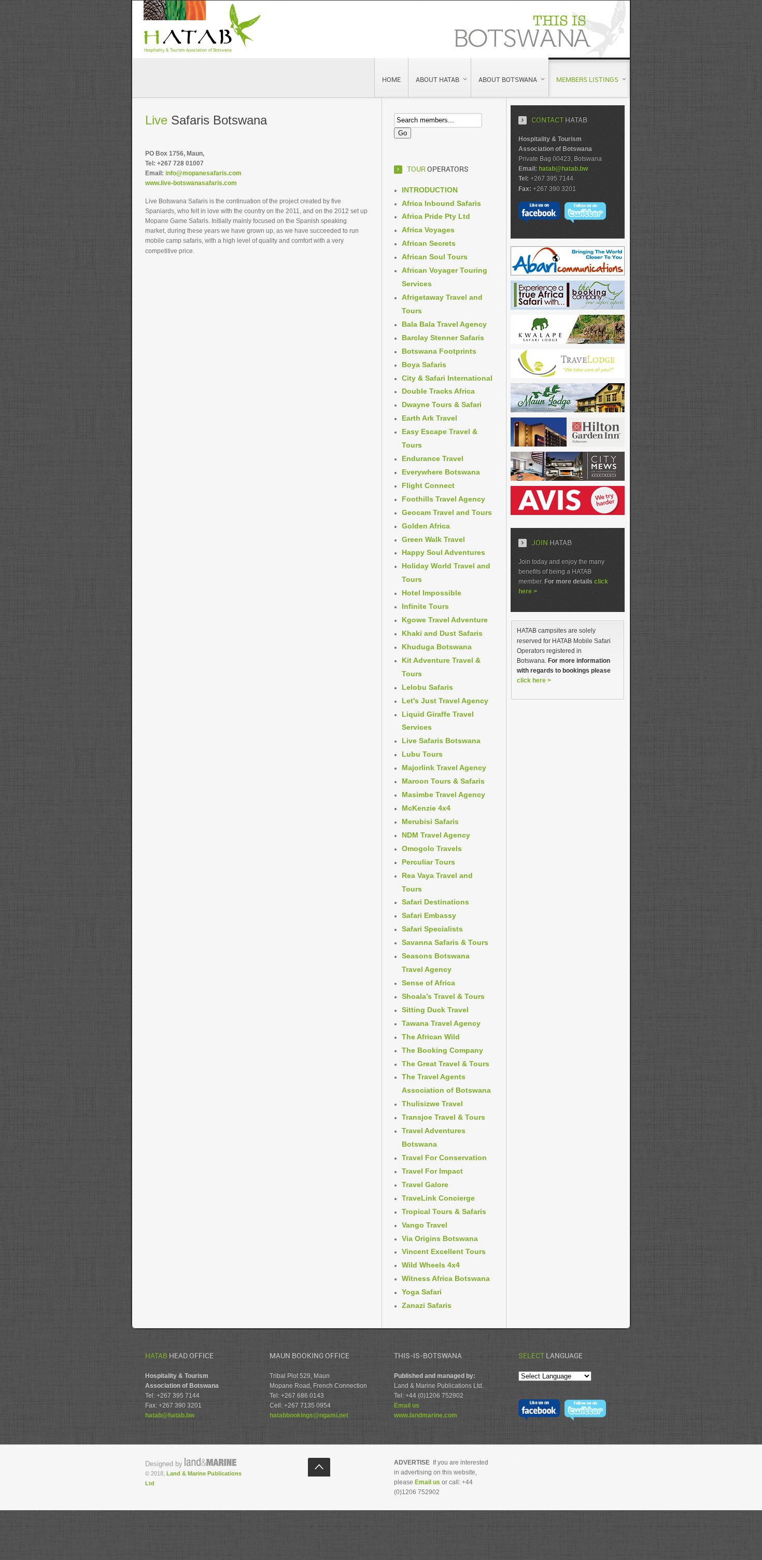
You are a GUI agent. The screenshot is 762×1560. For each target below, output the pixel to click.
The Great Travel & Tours (445, 1064)
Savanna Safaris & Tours (445, 942)
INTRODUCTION (430, 190)
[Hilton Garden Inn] (568, 444)
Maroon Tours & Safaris (443, 781)
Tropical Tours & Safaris (444, 1211)
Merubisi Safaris (430, 821)
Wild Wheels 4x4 (431, 1265)
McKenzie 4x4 (426, 808)
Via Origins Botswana (440, 1238)
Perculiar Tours (428, 862)
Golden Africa (426, 526)
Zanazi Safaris (426, 1305)
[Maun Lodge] (568, 410)
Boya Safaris (424, 364)
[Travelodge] (568, 376)
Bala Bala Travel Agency (444, 324)
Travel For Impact (432, 1171)
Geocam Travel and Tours (447, 512)
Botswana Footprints (439, 351)
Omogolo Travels (432, 848)
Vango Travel (424, 1225)
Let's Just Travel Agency (445, 701)
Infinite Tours (425, 606)
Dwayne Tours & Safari (442, 404)
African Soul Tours (435, 257)
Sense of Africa (428, 983)
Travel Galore (425, 1184)
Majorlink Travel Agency (444, 767)
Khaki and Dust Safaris (442, 633)
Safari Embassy (429, 915)
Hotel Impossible (431, 593)
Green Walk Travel (433, 539)
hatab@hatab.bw (563, 168)
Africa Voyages (428, 230)
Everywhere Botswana (441, 472)
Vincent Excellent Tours (444, 1251)
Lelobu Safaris (427, 687)
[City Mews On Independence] (568, 478)
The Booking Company (442, 1050)
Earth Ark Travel (429, 418)
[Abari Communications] (568, 273)
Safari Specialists (432, 929)
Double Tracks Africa (438, 391)
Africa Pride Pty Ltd (436, 216)
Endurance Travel (432, 458)
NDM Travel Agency (436, 835)
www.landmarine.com (425, 1415)
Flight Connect (428, 485)
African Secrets (429, 243)
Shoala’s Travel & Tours (443, 996)
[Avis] (568, 513)
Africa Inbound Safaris (441, 203)
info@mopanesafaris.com (203, 173)
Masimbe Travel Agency (443, 794)
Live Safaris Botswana (441, 740)
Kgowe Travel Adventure (445, 620)
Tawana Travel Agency (441, 1023)
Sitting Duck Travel (435, 1010)
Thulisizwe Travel (432, 1103)
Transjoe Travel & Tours (443, 1117)
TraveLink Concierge (438, 1198)
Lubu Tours (422, 754)
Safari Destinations (435, 902)
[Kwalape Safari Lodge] (568, 341)
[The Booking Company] (568, 307)
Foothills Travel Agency (443, 499)
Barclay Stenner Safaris (443, 337)
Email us (406, 1405)
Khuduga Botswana (437, 647)
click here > (534, 680)
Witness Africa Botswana (446, 1278)
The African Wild (431, 1037)
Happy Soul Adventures (443, 552)
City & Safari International (447, 378)
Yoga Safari (422, 1292)
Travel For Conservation (444, 1157)
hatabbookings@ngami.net (309, 1415)
